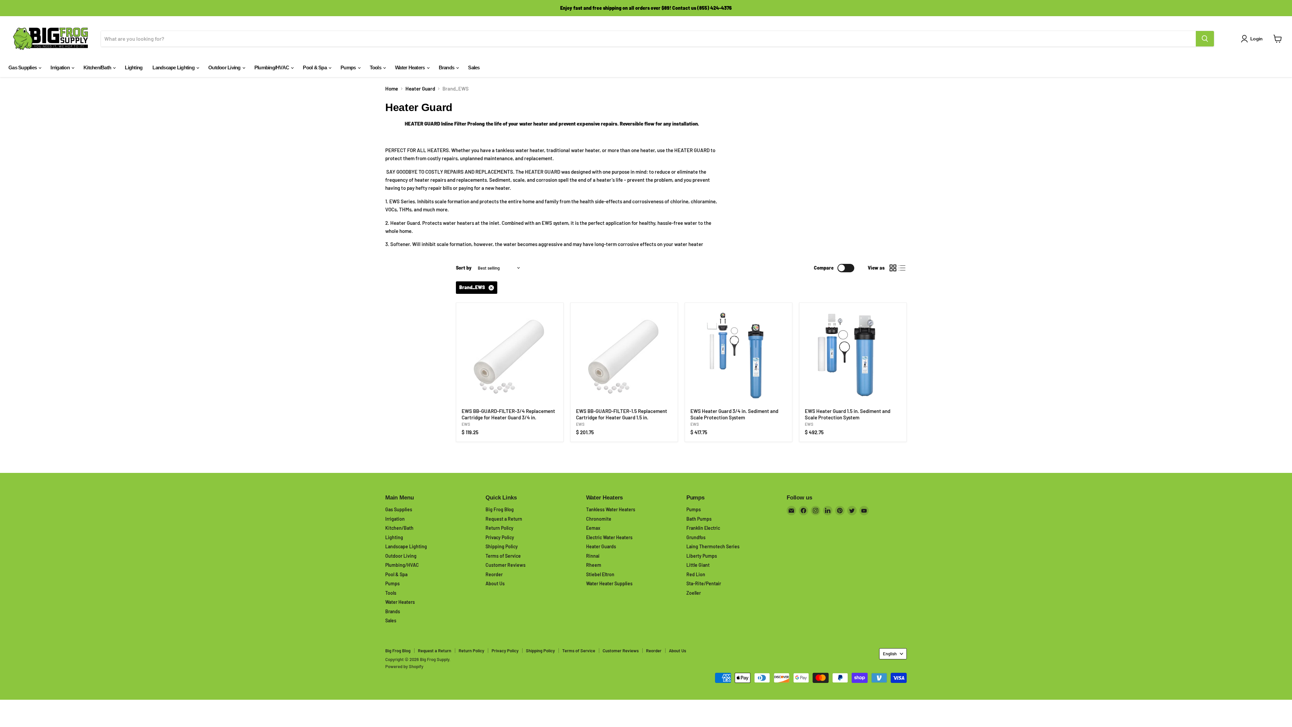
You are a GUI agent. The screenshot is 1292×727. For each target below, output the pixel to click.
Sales (473, 67)
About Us (495, 583)
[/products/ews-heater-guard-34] (738, 356)
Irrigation (60, 67)
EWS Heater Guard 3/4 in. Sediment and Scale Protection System (734, 414)
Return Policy (499, 528)
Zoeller (693, 593)
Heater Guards (601, 546)
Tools (376, 67)
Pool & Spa (315, 67)
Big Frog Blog (500, 509)
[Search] (1205, 38)
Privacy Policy (500, 537)
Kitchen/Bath (97, 67)
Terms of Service (503, 556)
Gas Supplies (23, 67)
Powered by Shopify (404, 666)
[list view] (902, 268)
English (890, 653)
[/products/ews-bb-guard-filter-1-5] (624, 356)
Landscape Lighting (173, 67)
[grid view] (893, 268)
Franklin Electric (703, 528)
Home (391, 89)
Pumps (348, 67)
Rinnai (593, 556)
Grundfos (696, 537)
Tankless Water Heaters (610, 509)
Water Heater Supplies (609, 583)
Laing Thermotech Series (713, 546)
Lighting (133, 67)
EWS (466, 424)
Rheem (593, 565)
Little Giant (698, 565)
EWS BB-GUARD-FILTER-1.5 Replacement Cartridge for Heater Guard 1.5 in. (621, 414)
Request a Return (504, 519)
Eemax (593, 528)
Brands (447, 67)
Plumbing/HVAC (272, 67)
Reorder (494, 574)
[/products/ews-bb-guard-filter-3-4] (510, 356)
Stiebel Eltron (600, 574)
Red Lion (695, 574)
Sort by (464, 268)
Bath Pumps (699, 519)
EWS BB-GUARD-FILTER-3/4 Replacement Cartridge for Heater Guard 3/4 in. (508, 414)
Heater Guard (420, 89)
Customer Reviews (506, 565)
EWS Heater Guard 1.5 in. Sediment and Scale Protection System (847, 414)
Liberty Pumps (701, 556)
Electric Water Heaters (609, 537)
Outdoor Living (225, 67)
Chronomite (598, 519)
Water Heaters (410, 67)
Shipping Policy (502, 546)
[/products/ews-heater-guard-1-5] (853, 356)
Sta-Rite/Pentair (703, 583)
